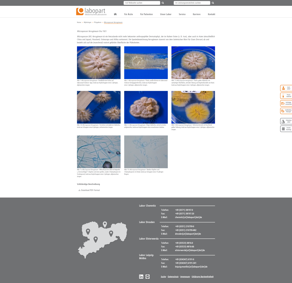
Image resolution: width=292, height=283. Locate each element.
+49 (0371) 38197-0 (184, 210)
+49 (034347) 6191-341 (185, 263)
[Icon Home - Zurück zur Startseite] (115, 14)
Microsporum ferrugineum (113, 22)
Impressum (185, 277)
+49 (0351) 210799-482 (185, 230)
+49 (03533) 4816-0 (184, 243)
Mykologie (87, 22)
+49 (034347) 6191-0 (184, 259)
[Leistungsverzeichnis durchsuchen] (213, 3)
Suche (163, 277)
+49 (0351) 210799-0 (184, 226)
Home (79, 22)
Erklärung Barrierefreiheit (203, 277)
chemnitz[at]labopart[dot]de (188, 217)
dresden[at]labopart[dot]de (188, 233)
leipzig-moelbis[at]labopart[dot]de (191, 266)
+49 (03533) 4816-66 (184, 246)
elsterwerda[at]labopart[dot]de (190, 250)
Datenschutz (173, 277)
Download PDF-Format (90, 190)
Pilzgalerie (97, 22)
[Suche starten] (163, 3)
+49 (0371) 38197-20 (184, 213)
